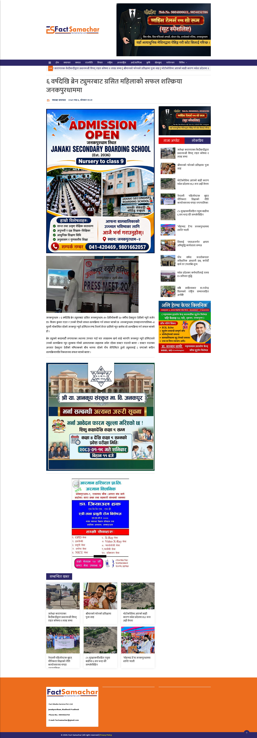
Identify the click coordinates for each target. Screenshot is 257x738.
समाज (78, 63)
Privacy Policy (106, 735)
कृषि (148, 63)
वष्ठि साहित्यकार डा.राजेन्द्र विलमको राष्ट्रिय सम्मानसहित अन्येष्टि (193, 291)
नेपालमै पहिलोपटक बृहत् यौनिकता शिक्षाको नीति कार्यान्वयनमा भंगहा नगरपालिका (60, 663)
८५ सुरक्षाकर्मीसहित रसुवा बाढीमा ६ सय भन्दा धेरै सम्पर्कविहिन (98, 661)
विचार (100, 63)
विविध (182, 63)
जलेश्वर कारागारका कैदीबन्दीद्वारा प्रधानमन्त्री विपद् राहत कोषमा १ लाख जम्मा (62, 617)
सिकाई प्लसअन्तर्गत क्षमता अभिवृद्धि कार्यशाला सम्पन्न (193, 244)
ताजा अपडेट (171, 141)
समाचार (67, 63)
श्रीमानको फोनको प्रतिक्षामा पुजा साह (107, 68)
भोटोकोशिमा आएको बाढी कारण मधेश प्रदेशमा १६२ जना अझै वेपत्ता (160, 68)
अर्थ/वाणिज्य (136, 63)
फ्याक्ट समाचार (59, 100)
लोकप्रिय (197, 141)
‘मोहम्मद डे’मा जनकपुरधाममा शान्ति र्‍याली (136, 660)
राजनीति (89, 63)
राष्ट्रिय (109, 63)
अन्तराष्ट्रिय (121, 63)
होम (57, 63)
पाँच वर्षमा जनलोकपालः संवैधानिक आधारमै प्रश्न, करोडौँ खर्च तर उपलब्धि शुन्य (193, 261)
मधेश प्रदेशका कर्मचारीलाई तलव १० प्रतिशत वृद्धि (193, 274)
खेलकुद (158, 63)
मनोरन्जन (170, 63)
